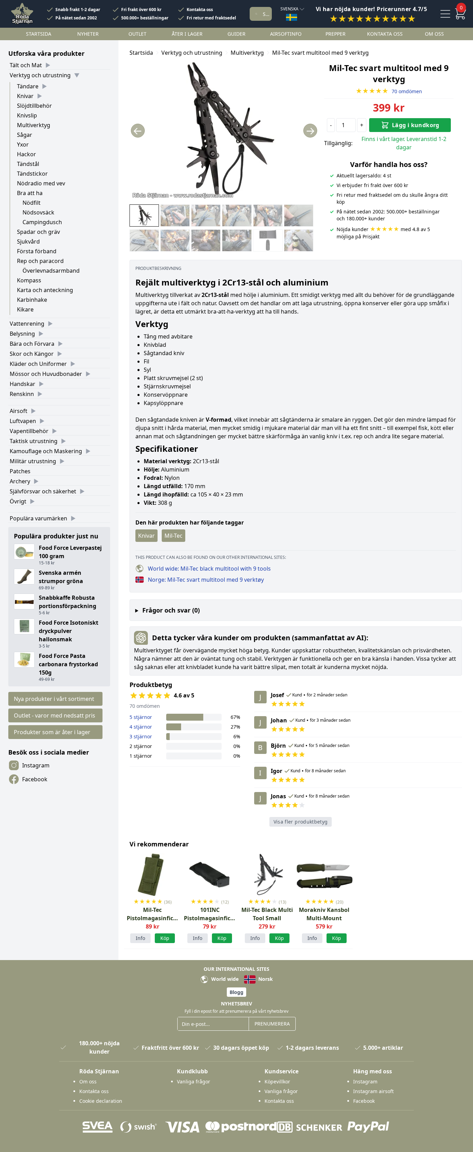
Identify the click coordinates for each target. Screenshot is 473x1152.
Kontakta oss (200, 9)
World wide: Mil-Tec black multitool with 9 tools (209, 568)
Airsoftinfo (286, 33)
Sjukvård (28, 241)
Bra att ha (30, 193)
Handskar (22, 384)
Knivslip (27, 115)
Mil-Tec (173, 535)
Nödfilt (32, 202)
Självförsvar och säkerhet (43, 491)
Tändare (27, 86)
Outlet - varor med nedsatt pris (54, 715)
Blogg (236, 992)
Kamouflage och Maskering (46, 451)
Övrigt (18, 501)
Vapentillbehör (29, 431)
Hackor (26, 154)
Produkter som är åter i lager (52, 732)
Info (140, 938)
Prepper (335, 33)
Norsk (265, 979)
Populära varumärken (38, 518)
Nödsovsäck (38, 212)
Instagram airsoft (373, 1091)
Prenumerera (272, 1023)
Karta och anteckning (45, 290)
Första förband (36, 251)
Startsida (38, 33)
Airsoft (18, 411)
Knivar (25, 96)
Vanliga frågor (193, 1081)
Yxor (23, 144)
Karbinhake (32, 300)
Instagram (36, 765)
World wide (224, 979)
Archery (20, 481)
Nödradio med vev (41, 183)
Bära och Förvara (32, 344)
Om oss (434, 33)
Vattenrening (27, 323)
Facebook (34, 779)
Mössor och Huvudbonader (46, 374)
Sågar (24, 135)
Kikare (25, 309)
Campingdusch (42, 222)
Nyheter (88, 33)
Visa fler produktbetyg (301, 821)
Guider (236, 33)
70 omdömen (389, 91)
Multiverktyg (33, 125)
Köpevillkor (277, 1081)
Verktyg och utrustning (40, 75)
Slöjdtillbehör (34, 105)
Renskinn (22, 394)
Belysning (22, 333)
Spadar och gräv (38, 232)
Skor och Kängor (32, 354)
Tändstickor (32, 173)
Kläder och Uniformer (38, 364)
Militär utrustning (33, 461)
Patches (20, 471)
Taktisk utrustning (33, 441)
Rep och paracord (40, 261)
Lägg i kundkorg (415, 125)
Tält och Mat (26, 65)
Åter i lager (187, 33)
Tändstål (28, 164)
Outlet (137, 33)
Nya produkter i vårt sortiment (54, 699)
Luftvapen (23, 421)
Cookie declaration (100, 1101)
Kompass (29, 280)
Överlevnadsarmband (51, 270)
